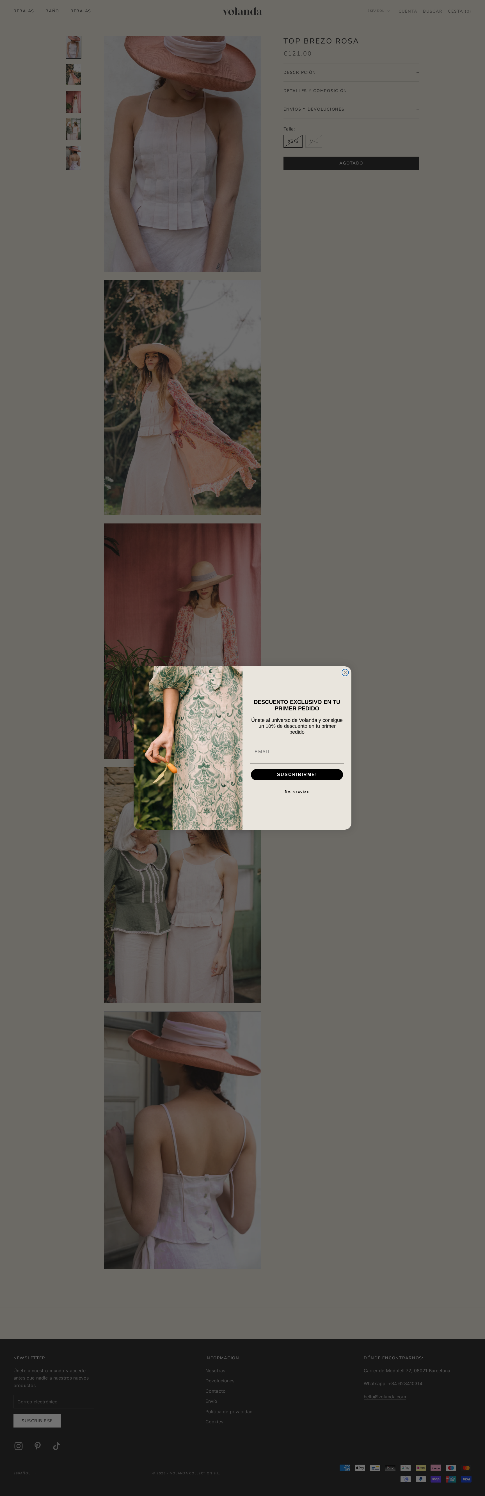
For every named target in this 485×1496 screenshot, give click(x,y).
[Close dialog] (345, 672)
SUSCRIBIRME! (297, 774)
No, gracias (297, 791)
